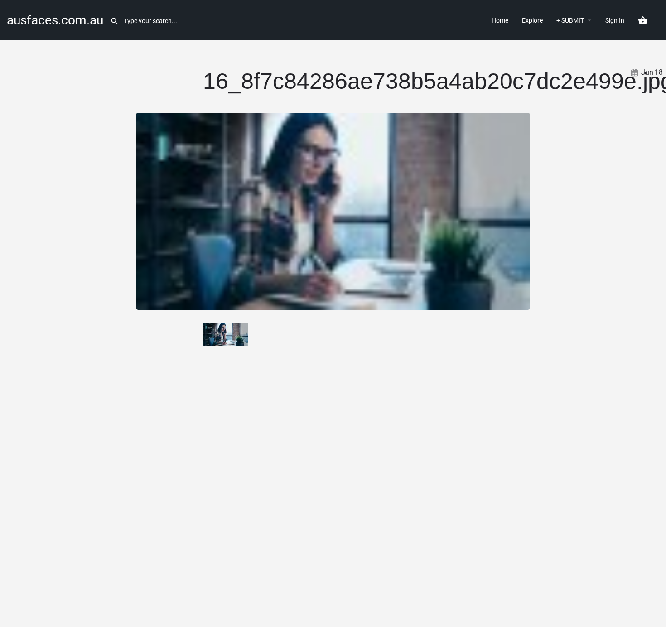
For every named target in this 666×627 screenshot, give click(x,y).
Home (500, 20)
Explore (532, 20)
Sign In (614, 20)
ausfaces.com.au (55, 20)
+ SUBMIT (570, 20)
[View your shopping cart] (643, 20)
